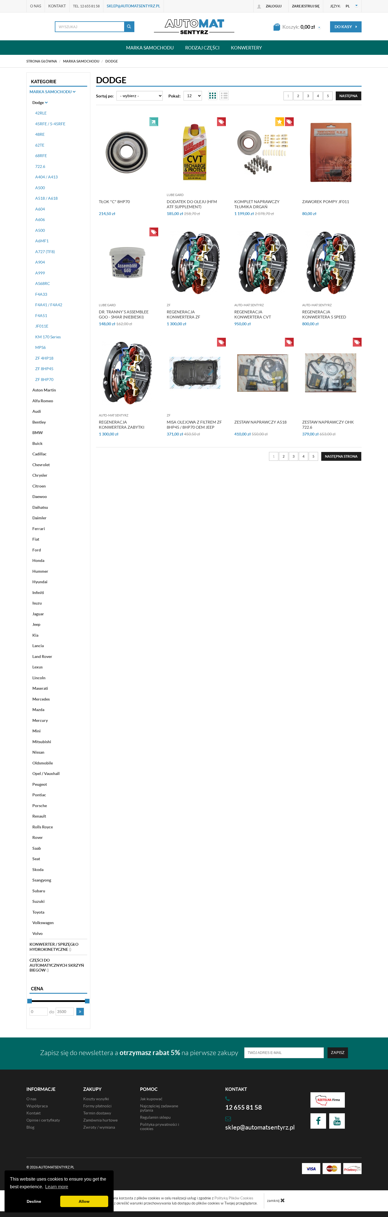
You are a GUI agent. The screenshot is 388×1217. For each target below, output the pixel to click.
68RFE (41, 155)
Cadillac (39, 454)
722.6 (40, 166)
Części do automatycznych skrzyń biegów (57, 965)
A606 (40, 219)
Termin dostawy (97, 1113)
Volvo (37, 933)
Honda (38, 560)
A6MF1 (42, 241)
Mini (36, 731)
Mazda (38, 709)
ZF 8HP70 (44, 379)
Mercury (40, 720)
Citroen (39, 486)
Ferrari (38, 528)
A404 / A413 (46, 177)
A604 (40, 209)
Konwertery (246, 47)
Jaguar (38, 614)
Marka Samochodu (51, 91)
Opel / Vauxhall (46, 773)
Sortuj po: (105, 96)
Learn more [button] (56, 1186)
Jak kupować (151, 1099)
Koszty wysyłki (96, 1099)
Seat (36, 859)
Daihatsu (40, 507)
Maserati (40, 688)
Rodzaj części (202, 47)
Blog (30, 1127)
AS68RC (42, 283)
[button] (80, 1012)
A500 (40, 188)
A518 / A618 (46, 198)
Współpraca (37, 1106)
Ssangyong (41, 880)
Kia (35, 635)
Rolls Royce (42, 827)
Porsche (39, 805)
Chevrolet (41, 464)
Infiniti (38, 592)
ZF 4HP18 (44, 358)
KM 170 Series (48, 337)
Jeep (36, 624)
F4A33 (41, 294)
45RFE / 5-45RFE (50, 124)
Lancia (38, 645)
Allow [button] (84, 1201)
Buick (37, 443)
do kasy (344, 26)
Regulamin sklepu (155, 1117)
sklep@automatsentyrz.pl (133, 6)
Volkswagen (43, 922)
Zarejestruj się (306, 6)
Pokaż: (174, 96)
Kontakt (57, 6)
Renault (39, 816)
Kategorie (43, 81)
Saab (36, 848)
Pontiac (39, 795)
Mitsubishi (41, 741)
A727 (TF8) (45, 251)
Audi (36, 411)
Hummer (40, 571)
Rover (37, 837)
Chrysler (39, 475)
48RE (40, 134)
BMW (37, 432)
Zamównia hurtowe (100, 1120)
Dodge (38, 102)
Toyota (38, 912)
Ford (36, 550)
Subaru (38, 891)
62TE (39, 145)
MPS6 (40, 347)
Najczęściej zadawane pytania (159, 1108)
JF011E (41, 326)
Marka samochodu (150, 47)
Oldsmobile (42, 763)
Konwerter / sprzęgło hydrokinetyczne (54, 947)
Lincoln (38, 678)
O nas (35, 6)
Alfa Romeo (42, 401)
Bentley (39, 422)
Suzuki (38, 901)
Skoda (37, 869)
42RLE (41, 113)
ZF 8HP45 (44, 368)
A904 (40, 262)
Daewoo (39, 496)
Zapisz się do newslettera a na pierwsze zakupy (139, 1052)
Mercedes (41, 699)
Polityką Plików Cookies (233, 1198)
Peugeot (39, 784)
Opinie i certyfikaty (43, 1120)
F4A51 (41, 315)
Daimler (39, 518)
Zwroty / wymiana (99, 1127)
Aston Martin (44, 390)
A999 (40, 273)
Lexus (37, 667)
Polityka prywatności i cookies (159, 1126)
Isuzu (37, 603)
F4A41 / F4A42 (48, 305)
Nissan (38, 752)
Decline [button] (34, 1201)
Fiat (35, 539)
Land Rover (42, 656)
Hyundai (39, 582)
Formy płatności (97, 1106)
